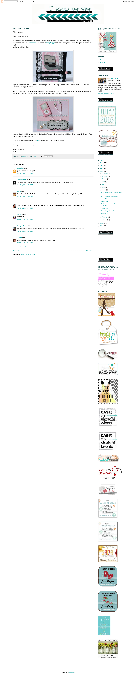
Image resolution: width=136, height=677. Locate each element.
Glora (19, 191)
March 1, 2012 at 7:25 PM (25, 219)
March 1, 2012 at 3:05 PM (25, 185)
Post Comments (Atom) (28, 254)
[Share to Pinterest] (52, 156)
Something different (107, 211)
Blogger (71, 672)
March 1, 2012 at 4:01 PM (25, 196)
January (104, 220)
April (103, 187)
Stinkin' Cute (105, 201)
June (103, 181)
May (103, 184)
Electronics (32, 43)
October (104, 179)
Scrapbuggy (50, 43)
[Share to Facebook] (50, 156)
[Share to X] (48, 156)
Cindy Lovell (114, 78)
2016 (102, 160)
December (105, 173)
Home (53, 251)
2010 (102, 226)
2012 (102, 171)
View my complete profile (106, 93)
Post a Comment (20, 247)
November (105, 176)
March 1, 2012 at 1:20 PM (25, 173)
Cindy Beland (21, 226)
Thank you (104, 208)
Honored (102, 62)
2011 (101, 223)
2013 (102, 168)
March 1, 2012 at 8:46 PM (25, 231)
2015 (102, 163)
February (105, 217)
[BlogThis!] (47, 156)
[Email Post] (41, 156)
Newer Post (16, 251)
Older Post (89, 251)
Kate (18, 203)
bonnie (19, 237)
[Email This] (45, 156)
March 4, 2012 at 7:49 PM (25, 242)
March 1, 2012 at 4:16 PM (25, 208)
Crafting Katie (21, 179)
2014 (102, 165)
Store (39, 140)
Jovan (19, 214)
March (104, 190)
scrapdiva (20, 168)
